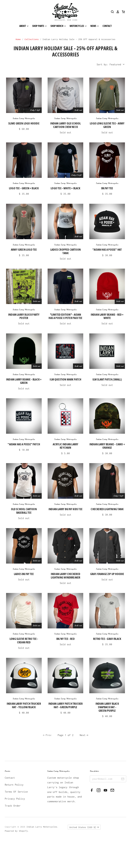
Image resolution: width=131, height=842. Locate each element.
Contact (107, 26)
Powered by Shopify (16, 831)
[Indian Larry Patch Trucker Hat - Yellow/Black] (24, 675)
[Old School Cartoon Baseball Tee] (24, 481)
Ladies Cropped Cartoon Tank (65, 251)
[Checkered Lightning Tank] (107, 481)
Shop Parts (38, 26)
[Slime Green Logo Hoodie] (24, 95)
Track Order (13, 805)
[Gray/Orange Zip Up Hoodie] (107, 546)
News (93, 26)
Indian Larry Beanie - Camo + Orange (107, 446)
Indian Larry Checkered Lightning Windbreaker (65, 575)
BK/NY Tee (107, 188)
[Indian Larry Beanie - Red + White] (107, 286)
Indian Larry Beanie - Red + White (107, 316)
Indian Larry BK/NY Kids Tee (65, 509)
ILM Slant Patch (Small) (107, 379)
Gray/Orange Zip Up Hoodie (107, 574)
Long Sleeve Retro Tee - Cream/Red (24, 640)
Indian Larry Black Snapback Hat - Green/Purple (107, 707)
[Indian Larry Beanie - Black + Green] (24, 351)
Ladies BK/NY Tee (24, 574)
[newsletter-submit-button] (122, 779)
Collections (32, 39)
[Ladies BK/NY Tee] (24, 546)
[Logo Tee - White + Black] (65, 160)
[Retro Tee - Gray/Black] (107, 610)
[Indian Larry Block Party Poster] (24, 286)
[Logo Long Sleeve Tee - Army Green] (107, 95)
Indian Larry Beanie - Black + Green (24, 381)
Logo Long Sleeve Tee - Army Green (107, 125)
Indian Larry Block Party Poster (23, 316)
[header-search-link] (111, 11)
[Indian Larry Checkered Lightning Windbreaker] (65, 546)
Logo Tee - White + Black (65, 188)
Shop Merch (57, 26)
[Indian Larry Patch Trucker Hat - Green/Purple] (65, 675)
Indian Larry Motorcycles (24, 118)
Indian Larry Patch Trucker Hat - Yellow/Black (24, 705)
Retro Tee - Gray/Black (107, 639)
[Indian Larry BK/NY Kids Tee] (65, 481)
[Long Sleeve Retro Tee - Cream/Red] (24, 610)
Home (18, 39)
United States (82, 827)
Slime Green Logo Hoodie (23, 123)
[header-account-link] (116, 11)
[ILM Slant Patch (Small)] (107, 351)
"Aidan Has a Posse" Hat (107, 249)
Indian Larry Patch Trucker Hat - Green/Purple (65, 705)
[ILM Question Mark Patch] (65, 351)
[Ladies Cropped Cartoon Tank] (65, 221)
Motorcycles (77, 26)
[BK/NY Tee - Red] (65, 610)
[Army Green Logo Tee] (24, 221)
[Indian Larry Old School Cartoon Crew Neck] (65, 95)
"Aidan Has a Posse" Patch (24, 444)
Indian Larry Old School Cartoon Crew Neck (65, 125)
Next (82, 735)
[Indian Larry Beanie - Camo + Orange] (107, 416)
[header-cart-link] (122, 11)
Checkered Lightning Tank (107, 509)
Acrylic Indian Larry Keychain (65, 446)
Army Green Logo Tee (24, 249)
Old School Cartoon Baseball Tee (24, 510)
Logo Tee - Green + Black (24, 188)
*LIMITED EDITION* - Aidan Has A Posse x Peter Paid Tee (65, 316)
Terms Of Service (16, 791)
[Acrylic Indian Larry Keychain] (65, 416)
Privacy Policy (15, 798)
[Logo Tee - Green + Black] (24, 160)
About (22, 26)
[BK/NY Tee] (107, 160)
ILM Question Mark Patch (65, 379)
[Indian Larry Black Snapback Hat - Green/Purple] (107, 675)
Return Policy (14, 784)
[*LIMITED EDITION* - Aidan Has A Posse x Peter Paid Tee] (65, 286)
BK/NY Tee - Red (65, 639)
